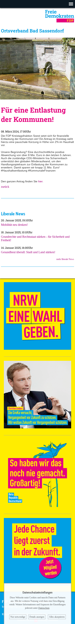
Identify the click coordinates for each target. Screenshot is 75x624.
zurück (5, 186)
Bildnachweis (69, 97)
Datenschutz (43, 608)
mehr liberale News (65, 259)
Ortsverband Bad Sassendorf (32, 31)
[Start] (59, 21)
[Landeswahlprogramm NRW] (37, 348)
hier (40, 181)
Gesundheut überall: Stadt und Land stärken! (28, 252)
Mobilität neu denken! (14, 224)
